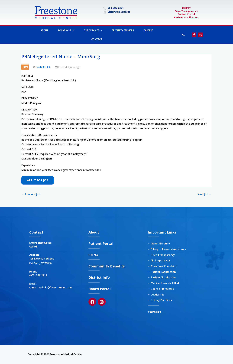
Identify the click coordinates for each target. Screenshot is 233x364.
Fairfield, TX (43, 67)
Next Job (204, 194)
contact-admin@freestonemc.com (50, 287)
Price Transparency (186, 11)
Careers (148, 30)
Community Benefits (106, 266)
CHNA (93, 254)
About (44, 30)
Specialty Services (123, 30)
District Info (99, 277)
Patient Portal (186, 14)
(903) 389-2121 (38, 275)
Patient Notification (186, 17)
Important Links (162, 232)
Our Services (91, 30)
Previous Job (31, 194)
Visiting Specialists (119, 11)
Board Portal (99, 288)
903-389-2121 (116, 7)
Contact (96, 39)
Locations (64, 30)
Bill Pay (186, 7)
